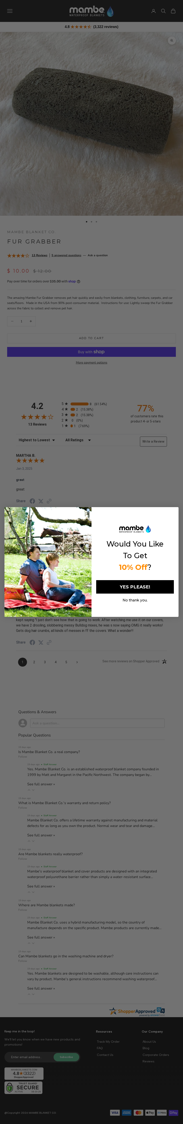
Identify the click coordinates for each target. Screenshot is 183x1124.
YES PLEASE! (135, 587)
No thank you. (135, 600)
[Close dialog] (88, 510)
